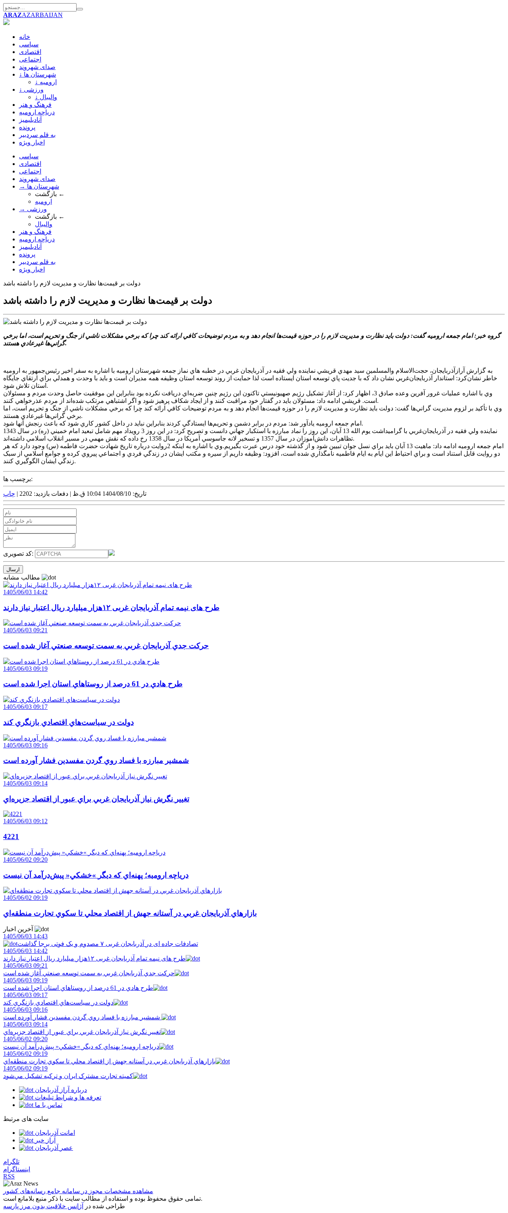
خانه (24, 36)
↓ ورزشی (31, 89)
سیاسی (28, 44)
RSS (9, 1176)
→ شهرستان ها (39, 186)
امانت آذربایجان (54, 1132)
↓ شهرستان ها (37, 74)
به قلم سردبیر (37, 134)
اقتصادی (30, 51)
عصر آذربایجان (53, 1147)
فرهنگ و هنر (35, 104)
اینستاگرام (16, 1169)
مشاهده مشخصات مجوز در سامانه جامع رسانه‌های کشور (78, 1191)
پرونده (27, 127)
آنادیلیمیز (30, 119)
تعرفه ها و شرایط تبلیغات (67, 1097)
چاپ (9, 493)
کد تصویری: (19, 553)
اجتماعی (30, 59)
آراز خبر (44, 1140)
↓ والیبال (46, 97)
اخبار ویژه (32, 142)
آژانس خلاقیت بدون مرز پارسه (43, 1206)
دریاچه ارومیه (37, 112)
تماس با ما (47, 1104)
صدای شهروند (37, 67)
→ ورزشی (33, 209)
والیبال (43, 224)
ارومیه (43, 201)
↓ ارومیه (46, 82)
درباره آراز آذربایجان (60, 1089)
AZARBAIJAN (33, 15)
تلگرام (11, 1161)
